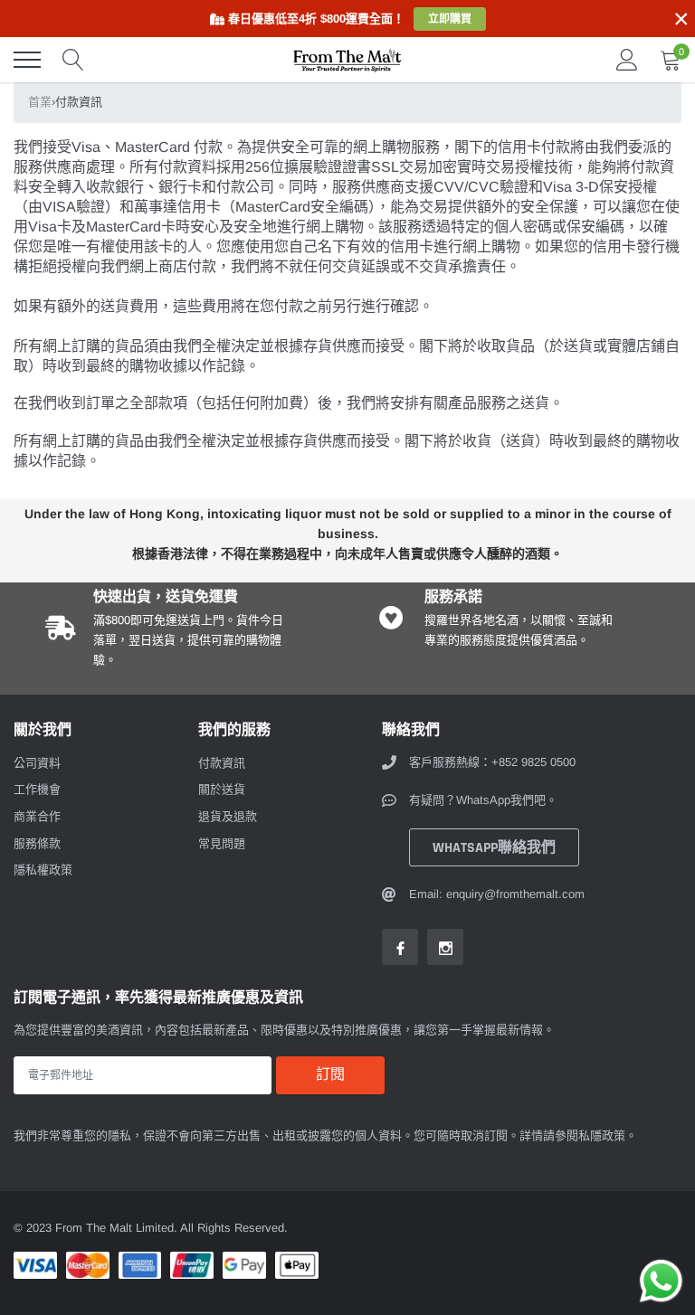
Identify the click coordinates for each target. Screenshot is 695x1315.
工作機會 (37, 789)
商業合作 (37, 816)
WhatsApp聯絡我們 (494, 847)
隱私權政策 (43, 869)
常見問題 (221, 843)
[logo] (347, 59)
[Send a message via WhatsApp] (661, 1281)
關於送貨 (221, 789)
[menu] (27, 59)
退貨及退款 (227, 816)
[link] (400, 947)
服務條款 (37, 843)
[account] (627, 59)
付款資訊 (221, 763)
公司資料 (37, 763)
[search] (73, 59)
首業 (40, 102)
